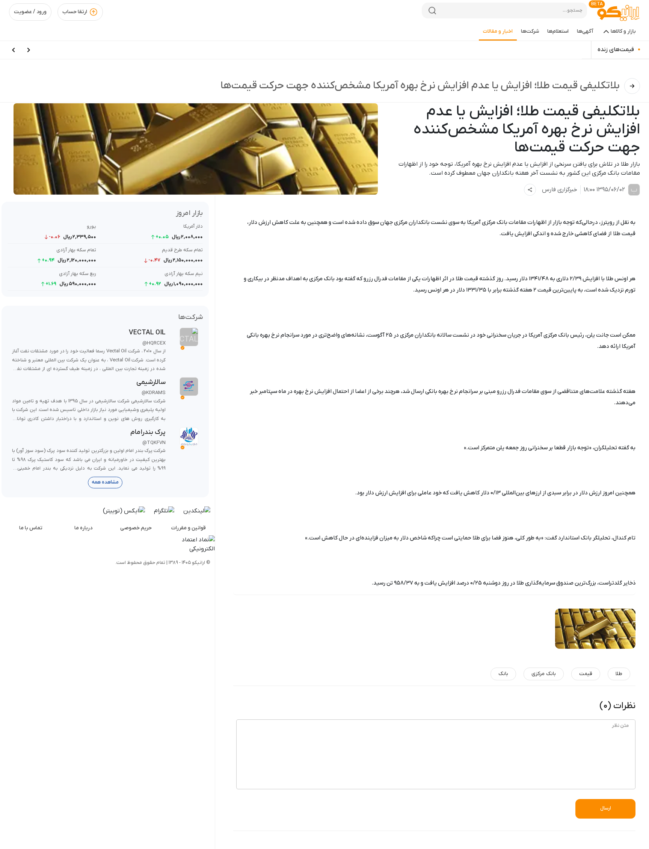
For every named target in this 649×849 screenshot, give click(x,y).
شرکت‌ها (530, 31)
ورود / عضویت (30, 11)
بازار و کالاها (623, 31)
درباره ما (83, 528)
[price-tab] (28, 49)
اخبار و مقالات (498, 31)
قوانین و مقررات (188, 528)
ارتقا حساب (74, 11)
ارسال (605, 808)
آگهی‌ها (585, 31)
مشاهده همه (105, 482)
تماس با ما (30, 528)
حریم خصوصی (136, 528)
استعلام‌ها (558, 31)
